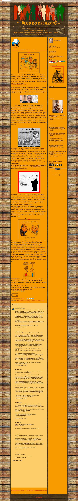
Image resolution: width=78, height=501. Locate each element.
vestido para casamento (27, 455)
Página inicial (29, 490)
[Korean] (52, 62)
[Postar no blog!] (30, 298)
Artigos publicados (53, 53)
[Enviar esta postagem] (27, 298)
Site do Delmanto (53, 46)
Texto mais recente (53, 51)
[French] (52, 61)
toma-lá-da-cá (29, 301)
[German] (54, 61)
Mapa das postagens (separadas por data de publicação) (56, 57)
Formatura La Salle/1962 (54, 55)
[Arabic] (54, 62)
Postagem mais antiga (40, 490)
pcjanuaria (17, 306)
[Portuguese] (64, 61)
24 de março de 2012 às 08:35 (21, 398)
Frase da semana (52, 48)
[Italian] (58, 61)
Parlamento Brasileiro (21, 301)
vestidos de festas (18, 455)
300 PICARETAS (20, 300)
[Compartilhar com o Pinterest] (33, 298)
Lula (16, 301)
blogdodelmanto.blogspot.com (58, 175)
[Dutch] (60, 61)
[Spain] (56, 61)
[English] (50, 61)
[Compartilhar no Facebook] (32, 298)
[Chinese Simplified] (56, 62)
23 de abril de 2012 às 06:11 (20, 457)
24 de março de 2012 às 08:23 (21, 327)
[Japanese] (50, 62)
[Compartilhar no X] (31, 298)
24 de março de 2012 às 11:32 (21, 418)
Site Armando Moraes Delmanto (55, 47)
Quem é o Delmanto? (53, 45)
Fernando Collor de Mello (36, 300)
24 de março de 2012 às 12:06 (21, 429)
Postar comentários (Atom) (20, 492)
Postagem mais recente (17, 490)
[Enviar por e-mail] (29, 298)
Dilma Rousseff (27, 300)
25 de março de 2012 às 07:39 (21, 448)
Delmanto (56, 38)
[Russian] (62, 61)
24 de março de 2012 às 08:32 (21, 365)
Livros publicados (53, 52)
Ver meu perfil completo (57, 40)
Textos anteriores (52, 50)
